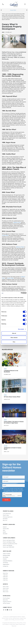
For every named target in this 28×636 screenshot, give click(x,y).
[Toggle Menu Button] (25, 4)
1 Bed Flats (5, 575)
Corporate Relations (7, 561)
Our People (5, 557)
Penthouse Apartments (7, 517)
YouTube (7, 610)
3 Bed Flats (5, 578)
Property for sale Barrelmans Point (10, 543)
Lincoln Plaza (5, 235)
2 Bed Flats (5, 576)
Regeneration (6, 564)
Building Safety (6, 555)
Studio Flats (5, 573)
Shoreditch (5, 533)
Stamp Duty (5, 599)
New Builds (5, 518)
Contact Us (5, 566)
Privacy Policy (19, 622)
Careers (5, 559)
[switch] (25, 316)
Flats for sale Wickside (7, 545)
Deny (14, 341)
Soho (4, 530)
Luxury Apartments (7, 513)
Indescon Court (17, 222)
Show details (21, 329)
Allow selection (14, 337)
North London (6, 586)
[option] (14, 10)
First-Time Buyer (6, 598)
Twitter (9, 610)
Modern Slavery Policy (20, 624)
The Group (5, 562)
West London (5, 591)
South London (6, 588)
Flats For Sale (6, 515)
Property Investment (7, 601)
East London (5, 590)
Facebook (3, 610)
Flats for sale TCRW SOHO (8, 547)
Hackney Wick (6, 528)
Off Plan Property (6, 603)
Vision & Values (6, 553)
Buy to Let (5, 520)
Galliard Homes (13, 622)
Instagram (5, 610)
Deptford (5, 527)
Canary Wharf (13, 10)
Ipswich (4, 532)
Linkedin (11, 610)
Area (3, 32)
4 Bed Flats (5, 580)
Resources (14, 626)
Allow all (14, 333)
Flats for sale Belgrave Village (9, 542)
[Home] (14, 4)
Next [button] (26, 10)
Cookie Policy (12, 624)
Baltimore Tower (20, 247)
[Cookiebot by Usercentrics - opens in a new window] (21, 293)
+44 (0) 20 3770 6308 (3, 4)
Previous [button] (1, 10)
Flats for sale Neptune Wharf (9, 540)
